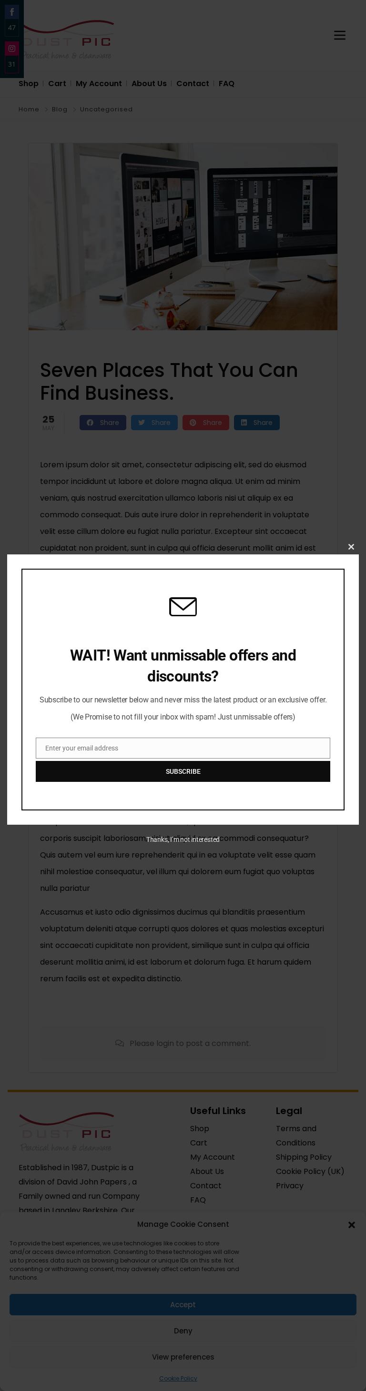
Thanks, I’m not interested (183, 839)
